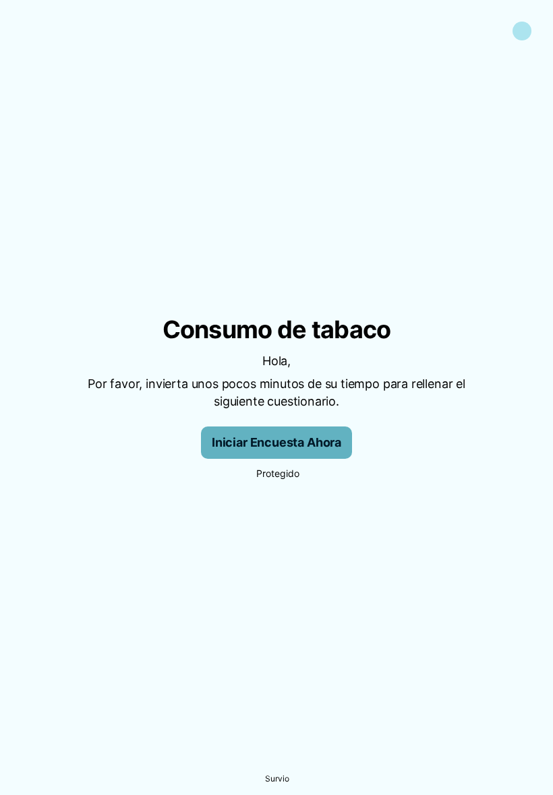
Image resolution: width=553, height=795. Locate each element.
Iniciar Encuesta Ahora (276, 442)
